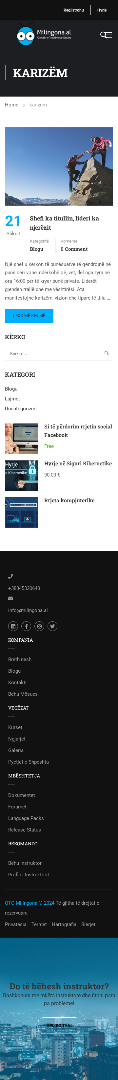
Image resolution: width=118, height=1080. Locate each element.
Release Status (24, 830)
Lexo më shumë (29, 313)
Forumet (17, 807)
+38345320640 (24, 588)
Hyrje (102, 10)
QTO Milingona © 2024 (29, 903)
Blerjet (88, 924)
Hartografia (64, 924)
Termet (39, 924)
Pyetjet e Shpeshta (28, 762)
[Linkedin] (13, 626)
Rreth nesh (19, 659)
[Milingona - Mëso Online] (52, 34)
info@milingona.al (28, 610)
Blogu (36, 249)
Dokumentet (21, 795)
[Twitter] (52, 626)
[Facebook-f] (26, 626)
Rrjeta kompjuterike (69, 500)
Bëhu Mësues (23, 694)
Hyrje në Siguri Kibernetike (78, 463)
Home (11, 105)
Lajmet (12, 399)
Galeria (16, 750)
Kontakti (17, 683)
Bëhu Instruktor (25, 863)
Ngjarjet (17, 739)
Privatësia (16, 924)
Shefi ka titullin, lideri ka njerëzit (64, 223)
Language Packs (26, 818)
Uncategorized (20, 409)
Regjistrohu (74, 10)
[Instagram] (39, 626)
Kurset (15, 727)
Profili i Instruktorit (28, 875)
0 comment (74, 249)
